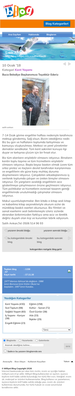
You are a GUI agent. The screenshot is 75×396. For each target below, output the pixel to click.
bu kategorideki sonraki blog (50, 240)
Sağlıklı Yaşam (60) (15, 311)
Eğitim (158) (36, 304)
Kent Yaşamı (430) (15, 304)
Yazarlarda (27, 340)
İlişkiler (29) (35, 319)
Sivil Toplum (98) (14, 307)
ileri (69, 64)
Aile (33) (33, 315)
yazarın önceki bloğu (19, 230)
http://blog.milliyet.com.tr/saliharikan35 (25, 56)
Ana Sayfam (14, 34)
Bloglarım (51, 34)
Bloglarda (11, 340)
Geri (64, 64)
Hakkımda (33, 34)
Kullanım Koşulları (37, 361)
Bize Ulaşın (20, 361)
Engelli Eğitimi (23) (15, 323)
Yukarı (67, 361)
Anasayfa (7, 361)
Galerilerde (44, 340)
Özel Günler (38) (38, 311)
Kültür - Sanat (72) (39, 307)
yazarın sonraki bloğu (55, 230)
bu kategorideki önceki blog (20, 240)
